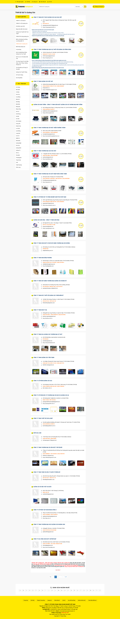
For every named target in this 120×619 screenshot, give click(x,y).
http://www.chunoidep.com (49, 547)
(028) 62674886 (46, 155)
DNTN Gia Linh (37, 433)
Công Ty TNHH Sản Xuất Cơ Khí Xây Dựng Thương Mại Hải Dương (51, 243)
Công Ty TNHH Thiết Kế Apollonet (43, 418)
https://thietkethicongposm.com (50, 89)
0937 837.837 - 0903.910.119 (49, 477)
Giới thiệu (28, 1)
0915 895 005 (46, 286)
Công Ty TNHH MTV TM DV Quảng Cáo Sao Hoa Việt (47, 17)
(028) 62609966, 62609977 (49, 109)
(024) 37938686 (46, 514)
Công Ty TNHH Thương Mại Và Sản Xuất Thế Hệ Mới (47, 447)
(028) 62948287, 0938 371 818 (49, 86)
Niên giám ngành (20, 1)
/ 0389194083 (53, 438)
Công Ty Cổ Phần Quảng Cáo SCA (42, 380)
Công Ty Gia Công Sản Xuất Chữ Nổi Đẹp (44, 539)
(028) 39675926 (46, 438)
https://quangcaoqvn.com (48, 228)
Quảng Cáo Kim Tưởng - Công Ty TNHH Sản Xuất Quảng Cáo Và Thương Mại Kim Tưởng (57, 104)
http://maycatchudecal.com (49, 342)
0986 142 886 (46, 399)
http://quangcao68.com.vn (49, 403)
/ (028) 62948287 (60, 86)
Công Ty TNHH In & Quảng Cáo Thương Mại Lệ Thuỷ (47, 334)
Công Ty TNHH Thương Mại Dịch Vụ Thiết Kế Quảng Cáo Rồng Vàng (52, 49)
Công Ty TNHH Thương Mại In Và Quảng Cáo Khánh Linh (49, 524)
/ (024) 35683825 (60, 201)
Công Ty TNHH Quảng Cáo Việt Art (43, 81)
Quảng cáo (35, 1)
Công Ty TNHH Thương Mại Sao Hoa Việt (44, 150)
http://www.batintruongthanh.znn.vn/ (51, 136)
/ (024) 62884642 (54, 132)
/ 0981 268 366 (52, 399)
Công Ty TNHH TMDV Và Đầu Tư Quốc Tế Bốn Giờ (46, 472)
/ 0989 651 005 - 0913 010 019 (55, 286)
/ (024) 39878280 (65, 178)
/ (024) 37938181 (54, 514)
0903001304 (45, 248)
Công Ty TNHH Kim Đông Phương (42, 257)
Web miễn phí (43, 1)
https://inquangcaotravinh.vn (49, 27)
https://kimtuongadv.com (48, 112)
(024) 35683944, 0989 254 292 (49, 201)
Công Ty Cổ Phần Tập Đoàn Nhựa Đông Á (45, 509)
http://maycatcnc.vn (47, 182)
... (60, 576)
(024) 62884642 (46, 132)
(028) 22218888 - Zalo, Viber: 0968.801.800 (52, 543)
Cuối (66, 576)
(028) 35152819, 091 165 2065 (49, 262)
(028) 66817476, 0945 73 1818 (49, 363)
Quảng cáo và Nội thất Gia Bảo (42, 486)
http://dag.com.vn (47, 518)
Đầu (50, 576)
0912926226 (45, 339)
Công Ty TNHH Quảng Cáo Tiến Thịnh (43, 357)
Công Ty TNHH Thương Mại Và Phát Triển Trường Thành (49, 127)
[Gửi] (85, 6)
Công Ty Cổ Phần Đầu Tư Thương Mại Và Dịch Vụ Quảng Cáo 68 (51, 395)
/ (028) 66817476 (60, 363)
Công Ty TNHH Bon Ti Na (40, 310)
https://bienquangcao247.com (49, 457)
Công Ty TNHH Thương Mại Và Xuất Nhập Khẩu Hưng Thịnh (50, 173)
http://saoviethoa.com (47, 159)
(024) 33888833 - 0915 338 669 (50, 453)
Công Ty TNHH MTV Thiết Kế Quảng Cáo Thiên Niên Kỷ (48, 295)
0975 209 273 (46, 23)
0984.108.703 (46, 492)
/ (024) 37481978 (60, 453)
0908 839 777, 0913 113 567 (49, 54)
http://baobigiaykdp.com (48, 266)
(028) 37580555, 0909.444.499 (49, 386)
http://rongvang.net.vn (48, 57)
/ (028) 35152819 (60, 262)
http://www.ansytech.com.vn (49, 205)
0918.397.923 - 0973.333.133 (49, 301)
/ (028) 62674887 (54, 155)
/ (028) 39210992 (61, 314)
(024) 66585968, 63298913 (49, 423)
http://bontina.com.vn (47, 318)
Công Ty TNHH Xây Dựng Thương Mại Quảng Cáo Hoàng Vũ (50, 280)
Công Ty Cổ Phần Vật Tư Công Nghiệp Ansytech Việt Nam (49, 197)
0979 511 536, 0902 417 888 (49, 224)
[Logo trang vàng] (24, 6)
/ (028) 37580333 (60, 386)
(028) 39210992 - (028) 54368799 (50, 314)
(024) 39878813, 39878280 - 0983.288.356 (52, 178)
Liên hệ (50, 1)
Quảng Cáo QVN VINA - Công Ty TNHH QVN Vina (46, 220)
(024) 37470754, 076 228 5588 (49, 530)
